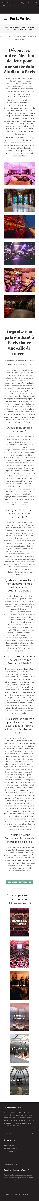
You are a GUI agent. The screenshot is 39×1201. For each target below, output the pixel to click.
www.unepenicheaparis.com (15, 1178)
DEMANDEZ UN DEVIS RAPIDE (19, 882)
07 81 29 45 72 (6, 5)
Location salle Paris (6, 36)
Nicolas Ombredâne (20, 1194)
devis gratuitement (26, 143)
